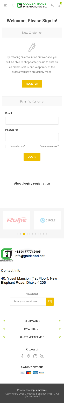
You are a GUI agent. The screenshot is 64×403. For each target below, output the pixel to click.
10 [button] (43, 233)
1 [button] (17, 233)
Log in (32, 156)
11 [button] (46, 233)
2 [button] (20, 233)
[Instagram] (35, 356)
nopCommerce (39, 390)
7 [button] (35, 233)
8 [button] (38, 233)
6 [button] (32, 233)
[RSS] (42, 356)
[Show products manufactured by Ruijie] (16, 220)
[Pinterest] (29, 356)
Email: (8, 113)
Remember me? (17, 146)
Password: (11, 129)
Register (32, 83)
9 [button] (40, 233)
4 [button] (27, 233)
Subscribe (50, 302)
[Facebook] (22, 356)
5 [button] (29, 233)
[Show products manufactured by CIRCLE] (47, 220)
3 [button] (24, 234)
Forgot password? (49, 146)
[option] (16, 220)
